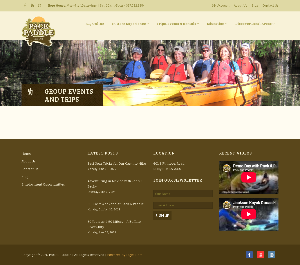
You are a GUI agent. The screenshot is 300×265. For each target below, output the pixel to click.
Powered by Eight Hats (124, 255)
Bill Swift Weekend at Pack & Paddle (115, 204)
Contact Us (270, 5)
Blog (254, 5)
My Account (221, 5)
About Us (240, 5)
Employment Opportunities (43, 184)
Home (26, 153)
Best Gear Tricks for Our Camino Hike (116, 163)
